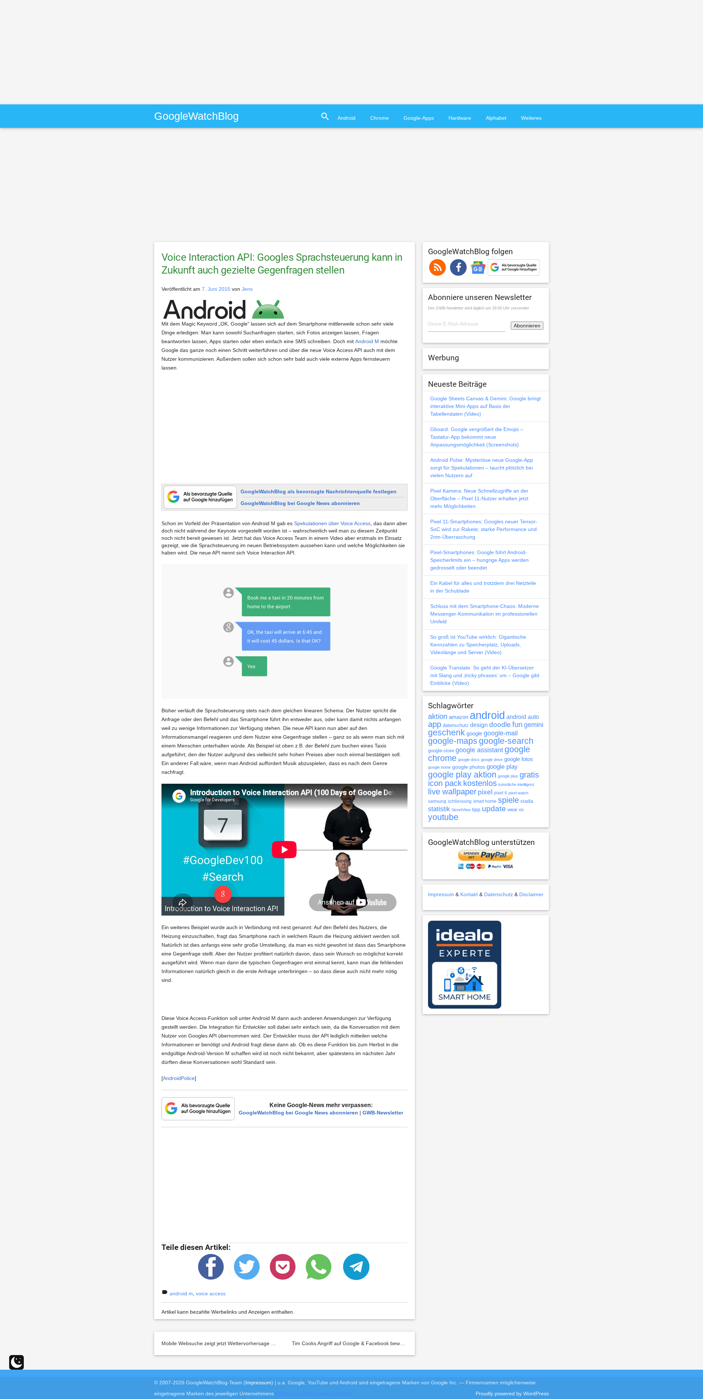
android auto (522, 716)
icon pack (445, 783)
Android (347, 118)
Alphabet (496, 118)
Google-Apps (418, 118)
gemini (533, 724)
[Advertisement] (61, 51)
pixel (485, 792)
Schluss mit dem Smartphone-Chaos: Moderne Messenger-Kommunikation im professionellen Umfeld (484, 613)
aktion (437, 716)
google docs (469, 759)
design (479, 724)
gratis (529, 774)
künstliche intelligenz (516, 784)
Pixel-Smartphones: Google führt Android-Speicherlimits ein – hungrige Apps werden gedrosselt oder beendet (479, 560)
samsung (437, 801)
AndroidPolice (179, 1078)
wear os (515, 809)
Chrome (379, 118)
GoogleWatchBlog (196, 116)
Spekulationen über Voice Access (332, 523)
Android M (367, 341)
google (474, 733)
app (434, 724)
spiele (508, 800)
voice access (211, 1293)
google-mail (501, 733)
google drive (492, 759)
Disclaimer (531, 894)
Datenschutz (498, 894)
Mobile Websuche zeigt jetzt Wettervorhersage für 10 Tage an (233, 1343)
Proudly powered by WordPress (512, 1393)
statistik (439, 809)
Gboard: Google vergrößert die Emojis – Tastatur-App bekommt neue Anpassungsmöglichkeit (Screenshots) (476, 437)
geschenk (446, 732)
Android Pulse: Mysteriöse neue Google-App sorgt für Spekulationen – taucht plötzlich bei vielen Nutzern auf (481, 467)
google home (439, 767)
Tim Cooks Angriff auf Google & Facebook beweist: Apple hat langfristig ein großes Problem (397, 1343)
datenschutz (456, 725)
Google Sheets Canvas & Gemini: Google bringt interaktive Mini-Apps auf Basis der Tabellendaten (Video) (485, 406)
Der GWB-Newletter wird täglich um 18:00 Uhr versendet (478, 308)
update (494, 808)
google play (502, 766)
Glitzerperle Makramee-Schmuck (313, 1393)
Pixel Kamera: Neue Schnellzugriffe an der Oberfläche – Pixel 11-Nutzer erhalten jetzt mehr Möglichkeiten (479, 498)
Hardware (460, 118)
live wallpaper (452, 791)
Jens (247, 289)
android (487, 715)
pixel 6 (500, 792)
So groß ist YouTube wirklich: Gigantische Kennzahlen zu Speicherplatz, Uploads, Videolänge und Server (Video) (478, 644)
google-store (441, 750)
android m (181, 1293)
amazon (458, 717)
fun (517, 724)
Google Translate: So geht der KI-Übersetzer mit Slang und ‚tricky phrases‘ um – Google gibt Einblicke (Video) (484, 675)
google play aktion (462, 774)
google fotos (518, 759)
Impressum (441, 894)
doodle (500, 724)
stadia (526, 801)
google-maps (452, 741)
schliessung (460, 801)
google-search (506, 741)
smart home (484, 801)
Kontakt (469, 894)
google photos (468, 767)
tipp (476, 809)
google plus (508, 776)
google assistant (479, 750)
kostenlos (480, 783)
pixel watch (518, 793)
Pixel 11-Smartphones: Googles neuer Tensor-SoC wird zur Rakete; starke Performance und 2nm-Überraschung (484, 529)
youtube (443, 817)
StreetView (460, 810)
